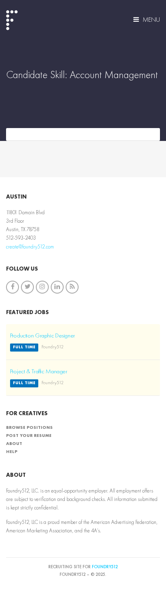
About (14, 444)
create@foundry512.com (30, 247)
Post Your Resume (29, 436)
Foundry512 (105, 567)
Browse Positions (29, 428)
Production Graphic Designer (42, 336)
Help (11, 452)
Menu (150, 20)
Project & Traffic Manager (38, 372)
